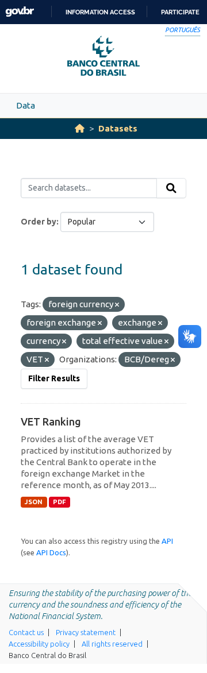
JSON (34, 501)
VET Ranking (51, 421)
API (167, 541)
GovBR (19, 11)
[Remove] (117, 304)
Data (25, 105)
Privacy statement (86, 632)
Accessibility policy (39, 644)
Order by (38, 221)
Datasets (117, 128)
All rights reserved (112, 644)
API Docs (51, 552)
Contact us (26, 632)
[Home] (80, 128)
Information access (100, 12)
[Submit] (171, 188)
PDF (59, 501)
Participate (180, 12)
